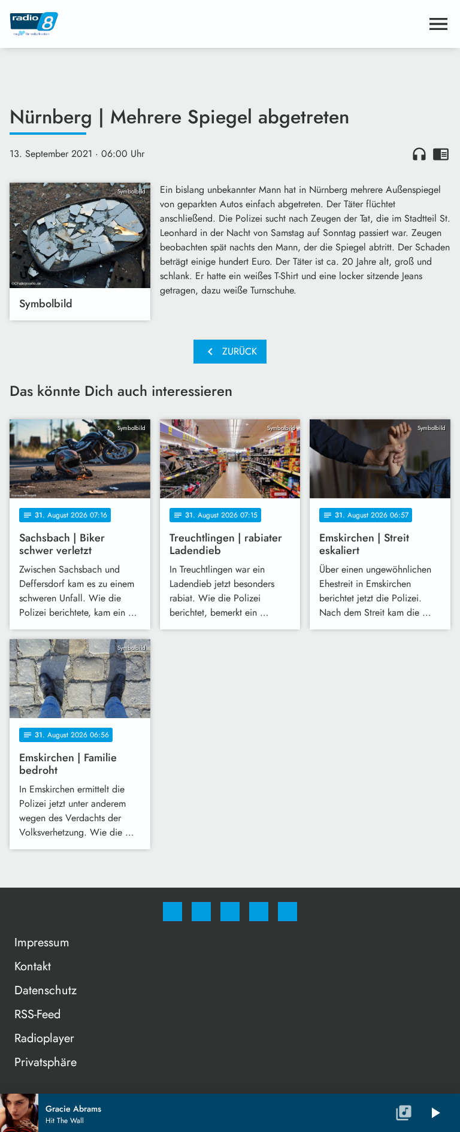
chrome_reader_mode (440, 154)
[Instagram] (201, 911)
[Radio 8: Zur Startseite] (216, 24)
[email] (287, 911)
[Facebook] (172, 911)
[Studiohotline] (258, 911)
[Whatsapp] (230, 911)
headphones (419, 154)
